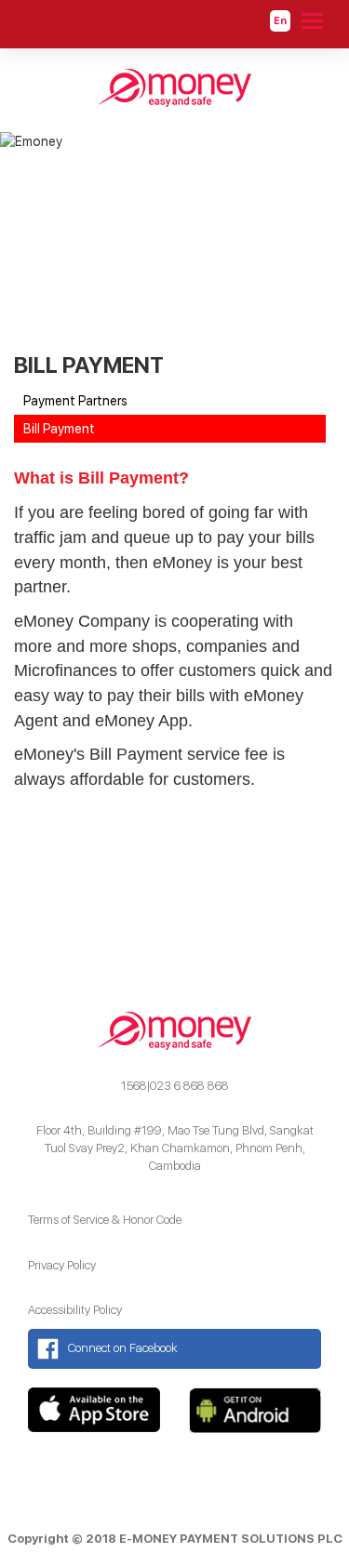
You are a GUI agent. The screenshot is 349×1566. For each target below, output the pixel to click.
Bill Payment (59, 428)
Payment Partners (75, 400)
